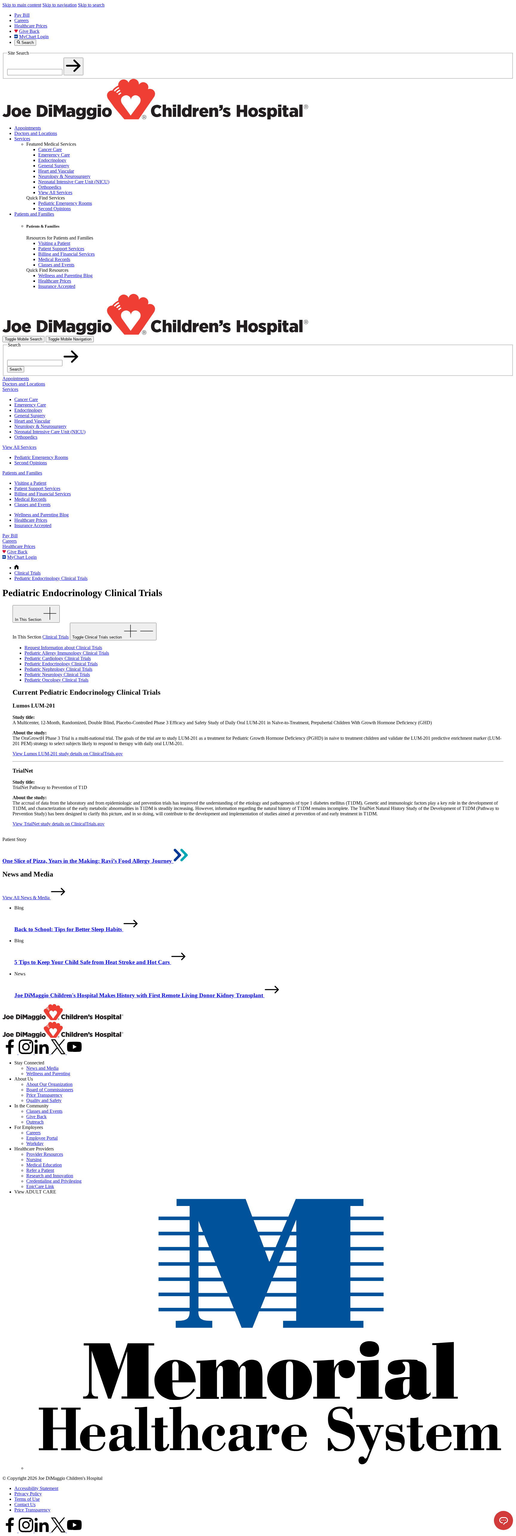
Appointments (27, 128)
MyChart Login (34, 36)
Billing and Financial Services (42, 493)
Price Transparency (44, 1095)
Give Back (29, 31)
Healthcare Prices (30, 25)
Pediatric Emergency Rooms (41, 457)
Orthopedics (25, 437)
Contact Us (25, 1504)
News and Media (42, 1068)
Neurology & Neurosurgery (40, 426)
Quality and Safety (44, 1100)
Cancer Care (26, 399)
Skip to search (91, 4)
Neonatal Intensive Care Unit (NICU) (49, 431)
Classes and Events (32, 504)
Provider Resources (44, 1154)
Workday (35, 1143)
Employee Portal (42, 1138)
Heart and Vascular (32, 420)
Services (22, 138)
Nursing (34, 1159)
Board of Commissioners (49, 1089)
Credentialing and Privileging (54, 1181)
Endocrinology (28, 410)
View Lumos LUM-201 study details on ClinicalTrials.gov (68, 753)
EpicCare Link (40, 1186)
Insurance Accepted (32, 525)
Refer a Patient (40, 1170)
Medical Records (30, 499)
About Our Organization (49, 1084)
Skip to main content (21, 4)
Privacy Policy (28, 1493)
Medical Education (44, 1164)
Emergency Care (30, 404)
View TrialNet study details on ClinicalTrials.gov (59, 823)
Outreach (35, 1121)
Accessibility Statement (36, 1488)
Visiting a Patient (30, 483)
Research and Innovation (49, 1175)
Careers (21, 20)
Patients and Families (34, 214)
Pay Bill (22, 15)
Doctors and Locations (35, 133)
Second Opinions (30, 462)
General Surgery (29, 415)
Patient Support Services (37, 488)
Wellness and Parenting (48, 1073)
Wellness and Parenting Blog (41, 514)
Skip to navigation (59, 4)
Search (16, 369)
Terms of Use (27, 1499)
